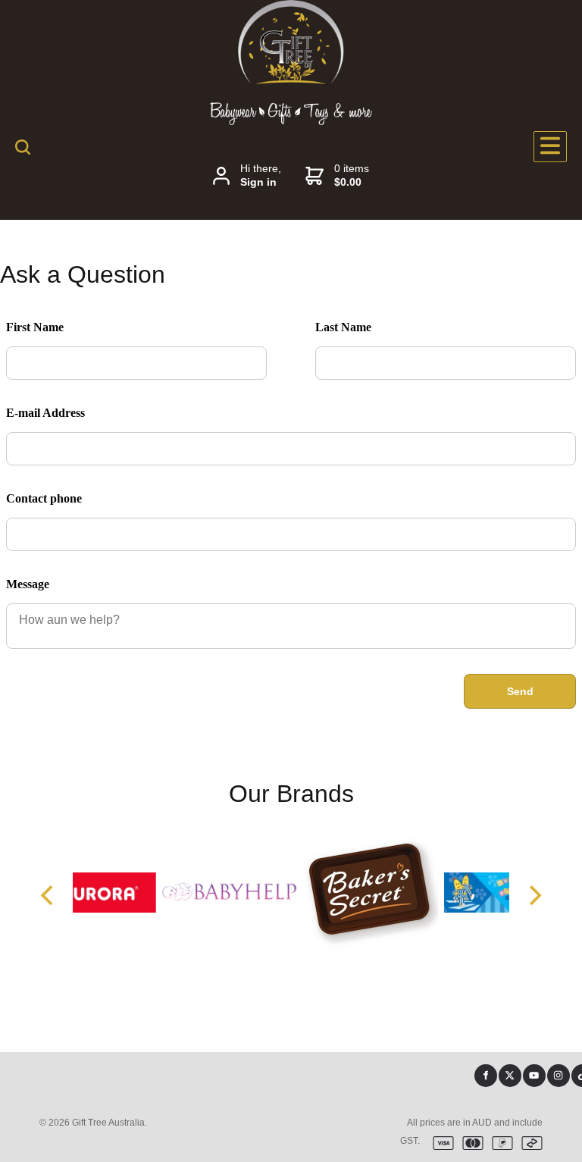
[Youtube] (534, 1075)
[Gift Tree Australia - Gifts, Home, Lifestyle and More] (291, 80)
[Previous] (48, 895)
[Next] (533, 895)
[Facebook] (485, 1075)
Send (520, 691)
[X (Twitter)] (510, 1075)
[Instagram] (558, 1075)
